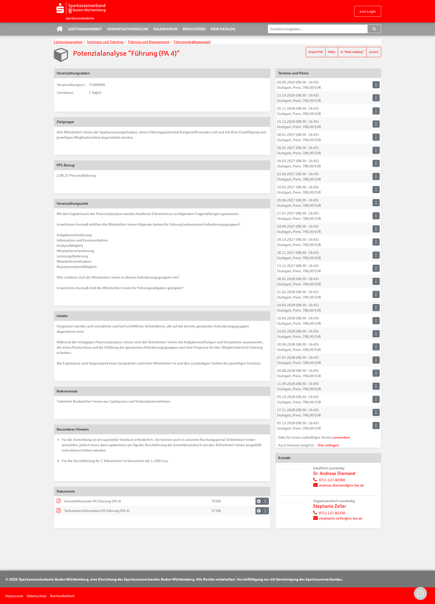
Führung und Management (148, 42)
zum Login (367, 11)
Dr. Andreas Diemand (334, 473)
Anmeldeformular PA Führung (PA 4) (92, 501)
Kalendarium (165, 28)
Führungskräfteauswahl (192, 42)
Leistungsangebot (85, 28)
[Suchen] (374, 28)
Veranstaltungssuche (127, 28)
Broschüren (194, 28)
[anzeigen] (259, 501)
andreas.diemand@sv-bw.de (341, 485)
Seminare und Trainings (105, 42)
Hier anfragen (328, 445)
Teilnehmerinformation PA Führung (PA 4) (97, 510)
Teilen (331, 52)
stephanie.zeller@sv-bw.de (340, 518)
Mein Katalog (223, 28)
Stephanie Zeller (329, 506)
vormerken (341, 437)
